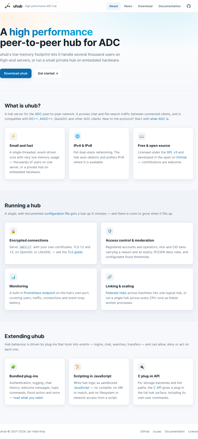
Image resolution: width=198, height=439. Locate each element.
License (193, 431)
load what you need (28, 398)
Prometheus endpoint (39, 293)
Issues (157, 431)
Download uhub (15, 73)
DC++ (33, 119)
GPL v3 (172, 152)
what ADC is (159, 119)
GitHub (181, 157)
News (128, 6)
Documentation (170, 6)
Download (145, 6)
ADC (38, 114)
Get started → (48, 73)
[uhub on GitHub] (188, 6)
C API (157, 387)
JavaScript (81, 387)
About (113, 6)
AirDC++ (46, 119)
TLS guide (75, 252)
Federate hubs (116, 293)
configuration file (56, 213)
